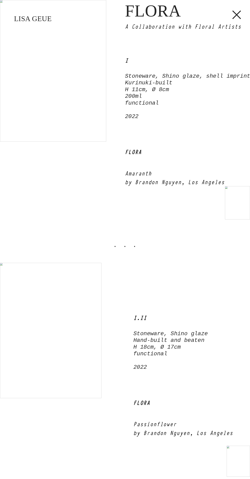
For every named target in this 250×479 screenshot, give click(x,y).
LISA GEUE (33, 19)
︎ (236, 15)
